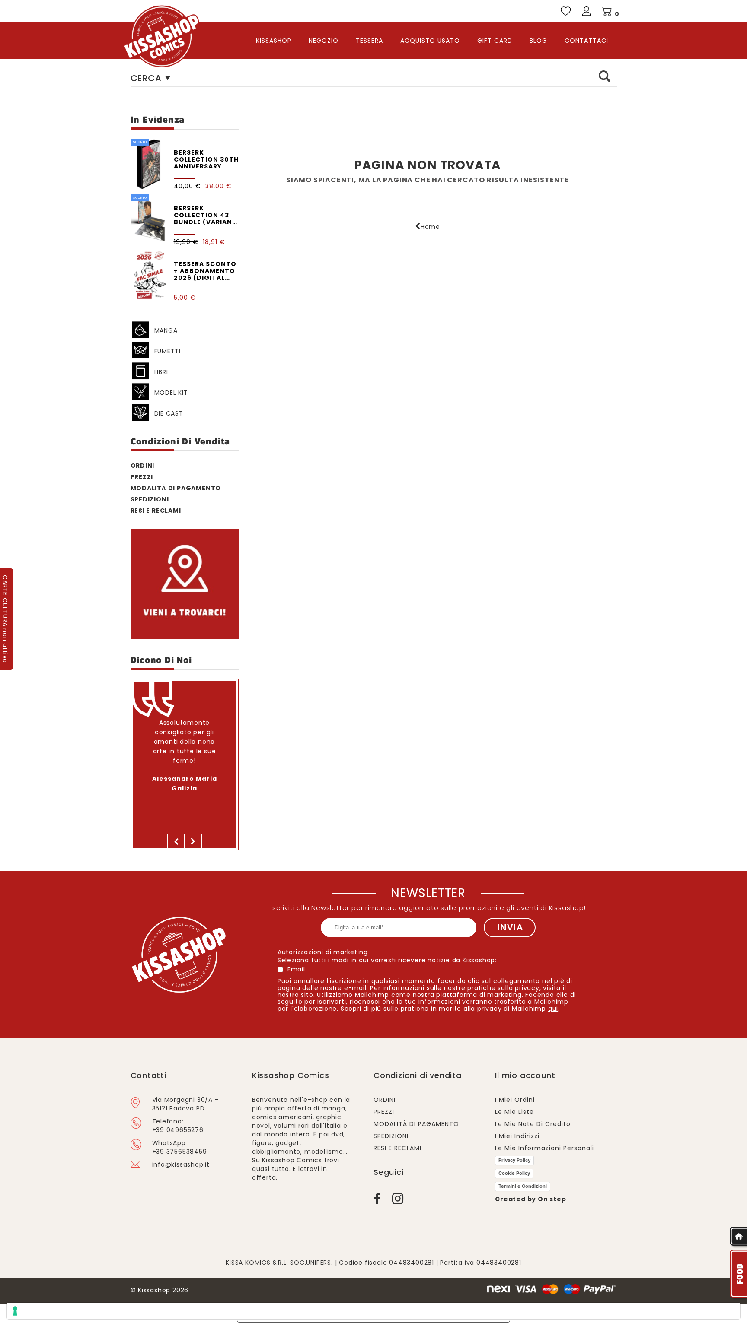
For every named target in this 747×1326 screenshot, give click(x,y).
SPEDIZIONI (150, 499)
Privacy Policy (514, 1160)
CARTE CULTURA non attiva (5, 619)
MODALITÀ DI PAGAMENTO (176, 487)
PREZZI (142, 476)
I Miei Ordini (515, 1099)
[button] (176, 841)
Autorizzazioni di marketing (323, 952)
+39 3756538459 (179, 1151)
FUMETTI (167, 350)
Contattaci (586, 40)
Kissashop (273, 40)
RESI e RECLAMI (156, 510)
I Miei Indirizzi (517, 1136)
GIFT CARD (494, 40)
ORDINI (143, 465)
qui (553, 1008)
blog (538, 40)
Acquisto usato (430, 40)
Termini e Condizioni (522, 1186)
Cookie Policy (514, 1173)
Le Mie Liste (514, 1111)
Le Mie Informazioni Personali (544, 1148)
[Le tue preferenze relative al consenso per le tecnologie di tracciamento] (373, 1311)
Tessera (369, 40)
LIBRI (161, 371)
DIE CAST (168, 413)
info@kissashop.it (181, 1164)
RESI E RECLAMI (397, 1148)
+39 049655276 (178, 1130)
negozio (323, 40)
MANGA (166, 330)
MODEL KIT (171, 392)
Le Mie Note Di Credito (533, 1124)
